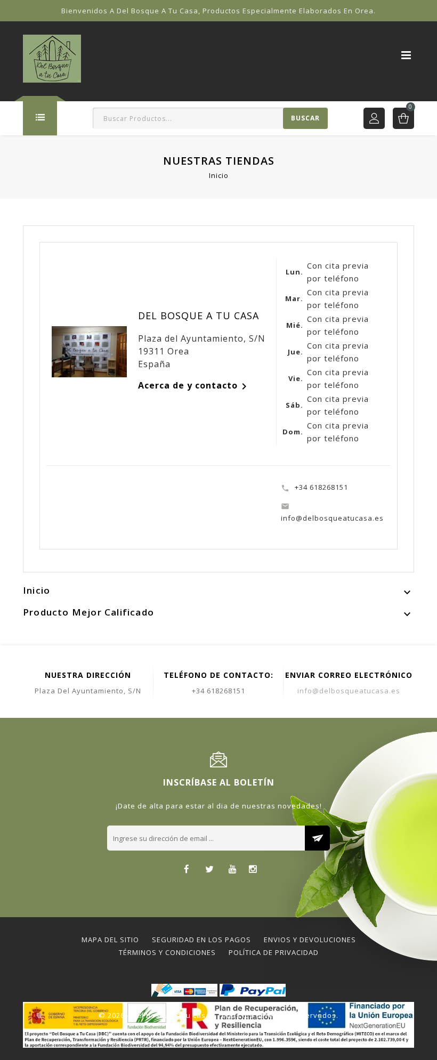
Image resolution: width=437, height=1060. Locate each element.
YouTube (232, 870)
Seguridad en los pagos (201, 939)
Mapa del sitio (110, 939)
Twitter (210, 870)
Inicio (36, 590)
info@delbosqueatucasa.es (348, 690)
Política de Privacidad (274, 952)
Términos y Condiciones (167, 952)
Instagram (253, 870)
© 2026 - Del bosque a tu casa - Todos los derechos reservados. (218, 1015)
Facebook (187, 870)
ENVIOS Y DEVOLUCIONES (310, 939)
